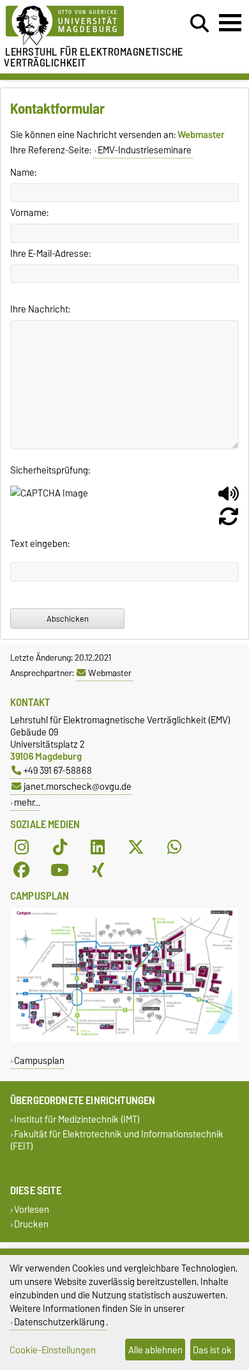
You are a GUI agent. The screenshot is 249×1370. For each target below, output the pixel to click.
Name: (23, 172)
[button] (228, 498)
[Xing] (97, 870)
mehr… (27, 802)
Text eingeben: (40, 543)
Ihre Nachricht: (40, 309)
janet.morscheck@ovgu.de (78, 786)
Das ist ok (212, 1350)
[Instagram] (21, 847)
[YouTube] (60, 870)
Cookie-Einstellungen (53, 1350)
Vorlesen (31, 1209)
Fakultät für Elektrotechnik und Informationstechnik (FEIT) (116, 1140)
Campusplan (39, 1060)
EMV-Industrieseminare (145, 150)
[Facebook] (21, 870)
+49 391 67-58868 (58, 770)
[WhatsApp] (174, 847)
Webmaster (110, 673)
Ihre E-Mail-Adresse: (50, 253)
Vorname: (29, 212)
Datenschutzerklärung (59, 1322)
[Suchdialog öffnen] (199, 23)
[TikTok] (60, 847)
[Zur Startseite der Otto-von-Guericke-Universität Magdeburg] (76, 26)
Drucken (31, 1224)
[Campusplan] (124, 1039)
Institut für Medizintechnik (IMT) (77, 1119)
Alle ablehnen (155, 1350)
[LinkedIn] (97, 847)
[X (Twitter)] (135, 847)
